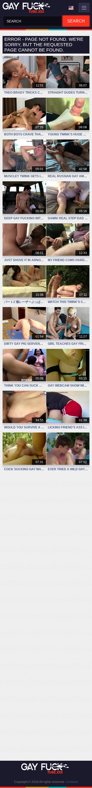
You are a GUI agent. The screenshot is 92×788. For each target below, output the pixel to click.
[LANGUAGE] (71, 7)
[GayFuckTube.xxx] (27, 8)
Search (76, 21)
